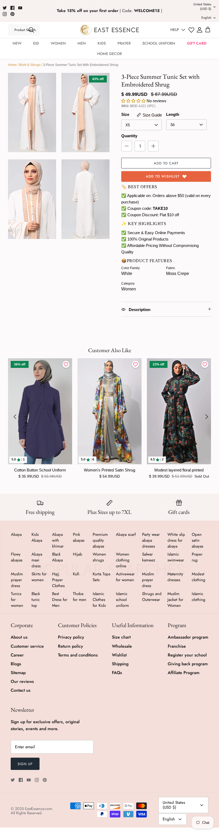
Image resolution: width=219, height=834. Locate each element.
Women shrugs (99, 557)
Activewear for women (125, 577)
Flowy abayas (16, 557)
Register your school (187, 655)
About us (19, 637)
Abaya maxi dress (37, 560)
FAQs (117, 673)
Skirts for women (39, 577)
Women (58, 43)
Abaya (16, 534)
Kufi (76, 574)
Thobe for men (79, 597)
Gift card (196, 43)
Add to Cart (166, 163)
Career (17, 655)
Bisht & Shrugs (30, 65)
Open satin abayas (197, 540)
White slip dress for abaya (176, 540)
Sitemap (18, 673)
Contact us (20, 690)
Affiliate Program (184, 673)
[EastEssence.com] (110, 29)
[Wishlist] (191, 30)
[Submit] (31, 30)
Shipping (120, 664)
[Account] (199, 30)
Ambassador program (188, 637)
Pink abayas (78, 537)
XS (128, 125)
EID (36, 43)
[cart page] (208, 29)
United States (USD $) (202, 6)
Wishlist (119, 655)
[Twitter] (5, 8)
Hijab (77, 554)
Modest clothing (198, 577)
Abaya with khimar (58, 540)
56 (172, 125)
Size (125, 114)
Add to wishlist (163, 176)
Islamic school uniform (122, 599)
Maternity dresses (175, 577)
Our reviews (22, 681)
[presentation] (15, 416)
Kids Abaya (37, 537)
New (17, 43)
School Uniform (158, 43)
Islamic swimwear (175, 557)
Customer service (27, 646)
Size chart (121, 637)
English (206, 17)
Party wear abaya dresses (151, 540)
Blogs (16, 664)
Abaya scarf (126, 534)
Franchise (177, 646)
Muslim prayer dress (17, 580)
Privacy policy (71, 637)
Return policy (70, 646)
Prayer (124, 43)
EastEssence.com (38, 808)
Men (81, 43)
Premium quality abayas (100, 540)
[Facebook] (12, 8)
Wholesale (122, 646)
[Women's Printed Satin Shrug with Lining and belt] (109, 411)
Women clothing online (123, 560)
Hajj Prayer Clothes (58, 580)
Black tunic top (36, 599)
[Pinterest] (12, 14)
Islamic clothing (198, 597)
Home (12, 65)
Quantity (129, 135)
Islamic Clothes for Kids (99, 599)
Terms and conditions (78, 655)
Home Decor (109, 53)
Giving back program (188, 664)
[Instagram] (5, 14)
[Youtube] (20, 8)
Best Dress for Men (59, 599)
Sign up (25, 763)
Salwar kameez (148, 557)
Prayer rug (197, 557)
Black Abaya (57, 557)
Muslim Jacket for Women (175, 599)
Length (172, 114)
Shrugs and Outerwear (152, 597)
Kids (101, 43)
